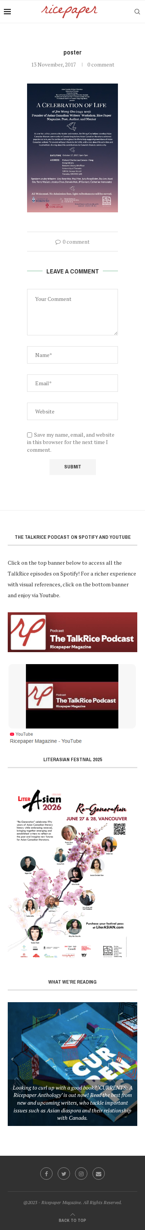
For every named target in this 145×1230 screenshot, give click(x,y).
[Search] (137, 11)
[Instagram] (81, 1173)
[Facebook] (46, 1173)
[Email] (98, 1173)
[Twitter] (64, 1173)
